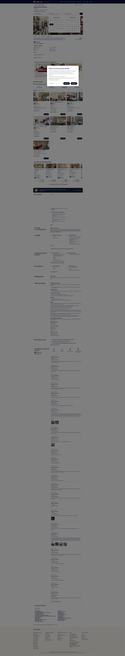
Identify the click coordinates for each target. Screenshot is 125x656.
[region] (63, 76)
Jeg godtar (74, 83)
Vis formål (51, 83)
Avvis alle (67, 83)
